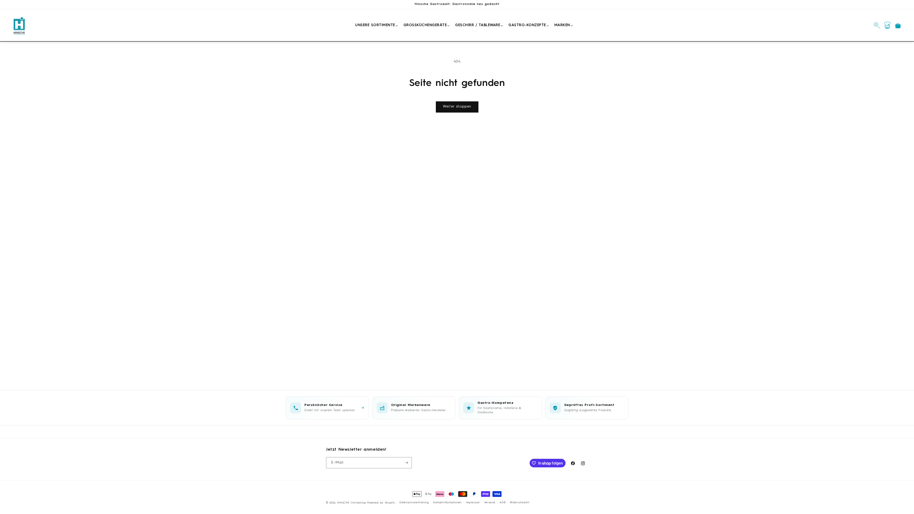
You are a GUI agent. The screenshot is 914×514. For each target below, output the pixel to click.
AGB (502, 502)
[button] (376, 25)
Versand (489, 502)
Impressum (473, 502)
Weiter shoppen (457, 107)
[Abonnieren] (406, 462)
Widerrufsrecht (519, 502)
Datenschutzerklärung (414, 502)
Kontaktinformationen (447, 502)
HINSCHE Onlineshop (351, 503)
